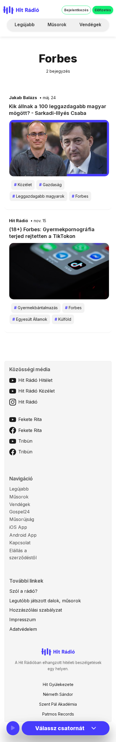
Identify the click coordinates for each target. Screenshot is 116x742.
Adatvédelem (23, 629)
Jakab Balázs (23, 97)
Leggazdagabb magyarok (38, 196)
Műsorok (57, 24)
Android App (23, 535)
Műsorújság (21, 519)
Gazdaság (50, 184)
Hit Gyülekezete (58, 684)
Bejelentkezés (76, 10)
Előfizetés (103, 10)
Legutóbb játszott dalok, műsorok (45, 600)
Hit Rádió (18, 220)
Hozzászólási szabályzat (35, 610)
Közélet (23, 184)
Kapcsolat (19, 542)
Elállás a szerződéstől (23, 554)
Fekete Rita (30, 419)
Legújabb (25, 24)
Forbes (80, 196)
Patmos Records (58, 714)
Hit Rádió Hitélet (35, 380)
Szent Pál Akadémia (58, 704)
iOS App (18, 527)
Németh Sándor (58, 694)
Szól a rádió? (23, 591)
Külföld (63, 319)
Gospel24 (19, 511)
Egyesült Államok (29, 319)
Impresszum (22, 619)
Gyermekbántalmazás (36, 307)
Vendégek (90, 24)
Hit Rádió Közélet (36, 391)
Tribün (25, 441)
